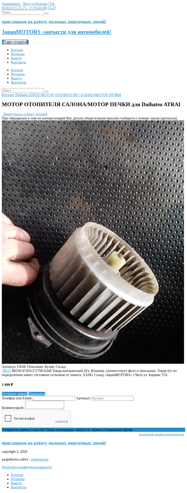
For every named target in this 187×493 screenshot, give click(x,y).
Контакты (18, 62)
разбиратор (39, 459)
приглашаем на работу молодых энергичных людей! (54, 442)
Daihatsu (22, 95)
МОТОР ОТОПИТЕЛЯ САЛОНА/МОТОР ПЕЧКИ (81, 95)
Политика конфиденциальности (27, 467)
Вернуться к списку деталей (24, 114)
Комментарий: (13, 408)
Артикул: (83, 398)
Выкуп (16, 58)
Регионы (18, 54)
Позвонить (36, 394)
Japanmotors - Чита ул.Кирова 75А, (28, 4)
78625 (6, 371)
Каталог (17, 50)
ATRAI (35, 95)
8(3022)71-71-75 (14, 8)
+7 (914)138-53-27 (42, 8)
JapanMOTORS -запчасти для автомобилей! (56, 32)
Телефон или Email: (17, 398)
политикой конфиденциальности (161, 434)
